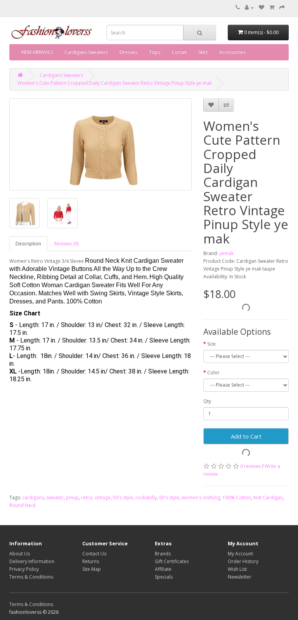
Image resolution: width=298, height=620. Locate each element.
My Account (240, 553)
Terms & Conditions (31, 577)
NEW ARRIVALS (37, 52)
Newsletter (239, 577)
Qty (207, 401)
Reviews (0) (66, 243)
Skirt (203, 52)
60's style (169, 497)
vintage (103, 497)
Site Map (91, 569)
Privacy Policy (24, 569)
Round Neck (22, 505)
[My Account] (249, 7)
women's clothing (201, 497)
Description (28, 243)
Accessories (232, 52)
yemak (226, 253)
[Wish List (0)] (261, 7)
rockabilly (146, 497)
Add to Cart (246, 436)
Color (213, 372)
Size (211, 344)
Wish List (237, 569)
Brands (163, 553)
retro (86, 497)
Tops (154, 52)
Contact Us (94, 553)
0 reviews (250, 466)
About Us (19, 553)
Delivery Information (31, 561)
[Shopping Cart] (271, 7)
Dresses (128, 52)
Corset (179, 52)
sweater (55, 497)
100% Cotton (236, 497)
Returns (90, 561)
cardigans (33, 497)
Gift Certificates (172, 561)
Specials (164, 577)
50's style (123, 497)
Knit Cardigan (268, 497)
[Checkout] (282, 7)
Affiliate (163, 569)
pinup (72, 497)
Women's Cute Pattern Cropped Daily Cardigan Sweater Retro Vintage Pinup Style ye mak (114, 83)
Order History (243, 561)
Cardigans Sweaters (86, 52)
